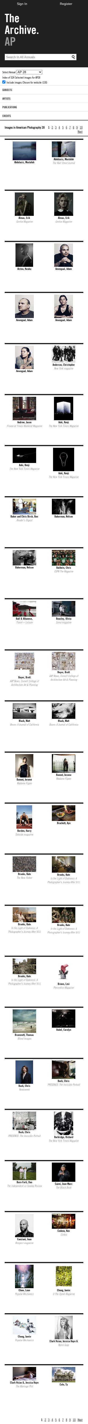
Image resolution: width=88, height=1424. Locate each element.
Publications (9, 107)
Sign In (22, 4)
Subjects (7, 90)
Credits (6, 116)
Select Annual (9, 72)
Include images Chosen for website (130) (27, 82)
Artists (6, 98)
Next (80, 131)
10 (81, 127)
